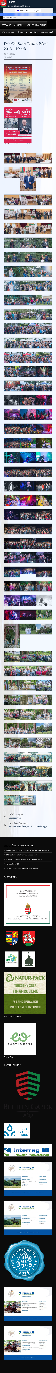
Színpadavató (15, 818)
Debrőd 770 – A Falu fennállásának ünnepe (22, 868)
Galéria (34, 32)
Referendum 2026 (12, 864)
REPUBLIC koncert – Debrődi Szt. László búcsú (24, 859)
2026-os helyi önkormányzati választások (21, 855)
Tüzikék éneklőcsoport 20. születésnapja (28, 826)
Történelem (7, 32)
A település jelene (36, 25)
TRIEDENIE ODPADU (12, 1016)
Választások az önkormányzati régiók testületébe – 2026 (27, 850)
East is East (8, 1057)
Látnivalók (22, 32)
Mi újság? (19, 25)
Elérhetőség (47, 32)
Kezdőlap (6, 25)
